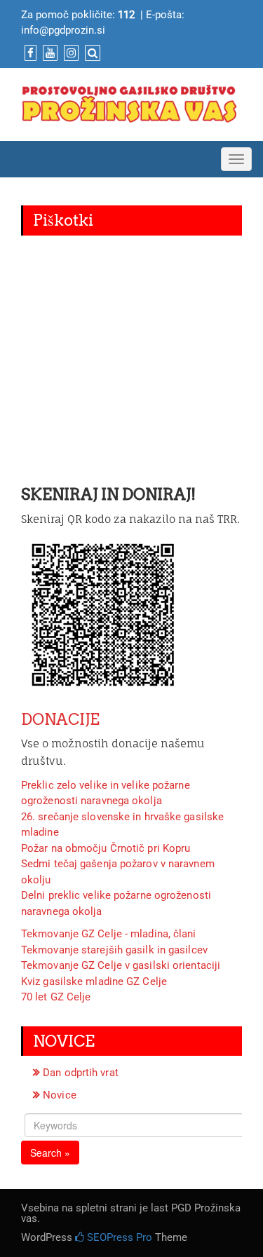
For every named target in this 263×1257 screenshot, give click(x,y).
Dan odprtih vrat (81, 1072)
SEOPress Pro (118, 1237)
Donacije (60, 719)
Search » (50, 1153)
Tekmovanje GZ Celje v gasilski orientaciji (120, 965)
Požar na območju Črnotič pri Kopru (105, 848)
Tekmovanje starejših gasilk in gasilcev (114, 950)
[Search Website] (90, 53)
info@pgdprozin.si (63, 30)
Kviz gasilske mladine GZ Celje (94, 981)
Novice (59, 1095)
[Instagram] (69, 53)
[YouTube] (48, 53)
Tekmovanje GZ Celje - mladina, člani (108, 934)
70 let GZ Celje (56, 997)
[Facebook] (28, 53)
